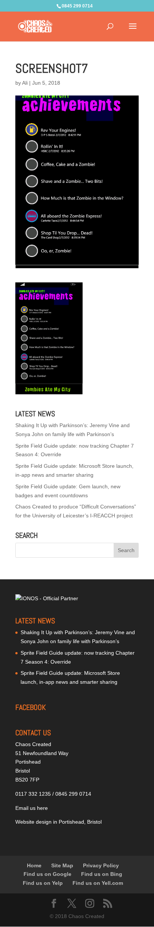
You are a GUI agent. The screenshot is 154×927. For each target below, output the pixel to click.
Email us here (31, 808)
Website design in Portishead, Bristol (58, 822)
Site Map (62, 865)
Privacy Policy (101, 865)
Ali (25, 83)
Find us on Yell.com (98, 883)
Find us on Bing (101, 874)
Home (34, 865)
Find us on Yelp (43, 883)
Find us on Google (47, 874)
